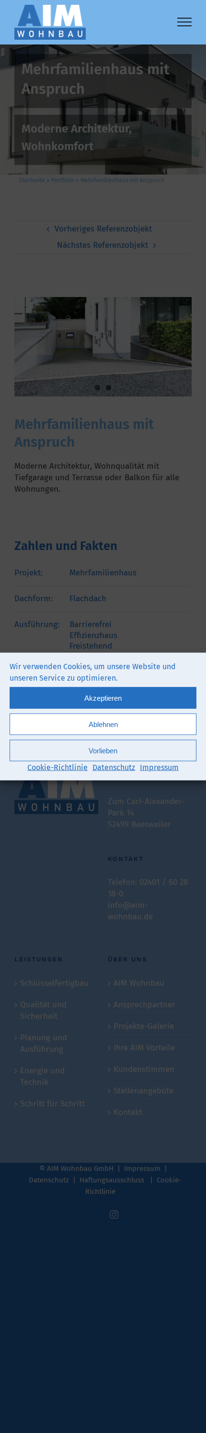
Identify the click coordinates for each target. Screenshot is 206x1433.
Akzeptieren (103, 698)
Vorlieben (103, 750)
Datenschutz (113, 767)
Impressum (159, 767)
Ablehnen (103, 724)
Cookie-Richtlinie (57, 767)
